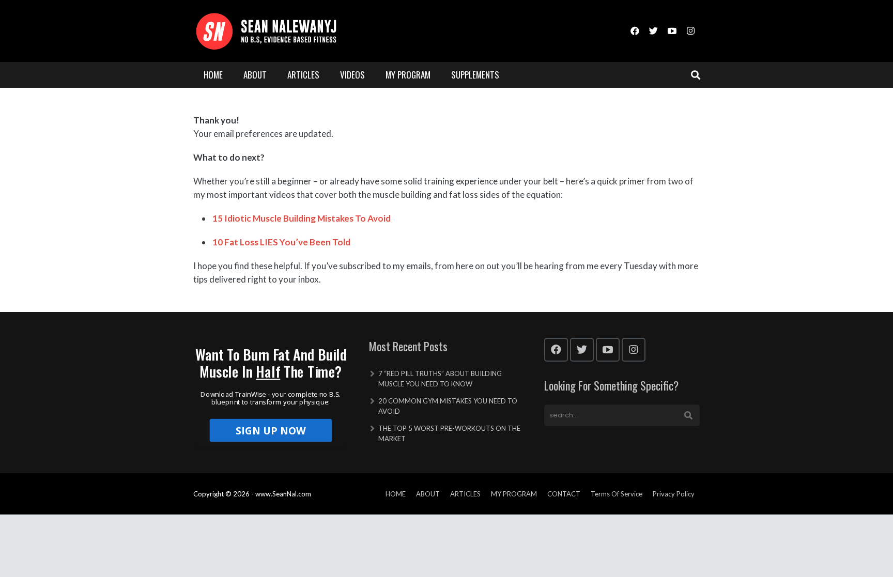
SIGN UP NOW (271, 430)
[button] (271, 363)
